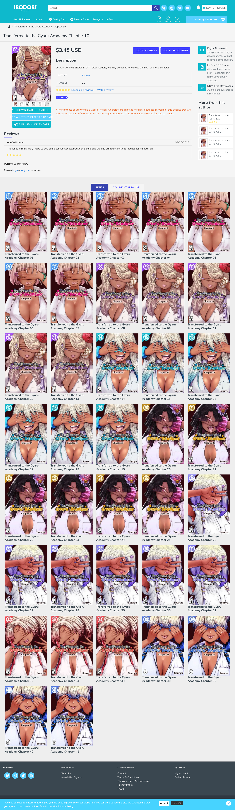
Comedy (61, 97)
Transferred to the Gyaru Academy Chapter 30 (159, 608)
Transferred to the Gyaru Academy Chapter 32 (22, 679)
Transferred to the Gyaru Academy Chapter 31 (204, 608)
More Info (176, 803)
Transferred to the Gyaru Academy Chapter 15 (159, 397)
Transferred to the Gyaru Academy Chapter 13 (67, 397)
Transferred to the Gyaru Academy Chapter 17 (22, 467)
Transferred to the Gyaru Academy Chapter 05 (204, 256)
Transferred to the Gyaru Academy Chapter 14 (113, 397)
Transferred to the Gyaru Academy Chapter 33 (67, 679)
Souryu (86, 75)
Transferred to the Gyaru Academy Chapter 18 (67, 467)
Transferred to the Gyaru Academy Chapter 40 (22, 749)
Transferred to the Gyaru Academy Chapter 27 (22, 608)
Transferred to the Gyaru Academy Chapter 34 (113, 679)
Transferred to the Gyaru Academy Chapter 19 (113, 467)
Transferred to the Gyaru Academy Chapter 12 (22, 397)
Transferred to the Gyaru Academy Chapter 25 (159, 538)
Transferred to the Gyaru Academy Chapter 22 (22, 538)
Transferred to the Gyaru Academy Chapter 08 (113, 326)
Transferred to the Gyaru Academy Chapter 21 (204, 467)
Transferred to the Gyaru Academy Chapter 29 (113, 608)
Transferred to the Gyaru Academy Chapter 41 (67, 749)
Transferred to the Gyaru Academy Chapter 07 (67, 326)
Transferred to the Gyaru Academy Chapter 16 (204, 397)
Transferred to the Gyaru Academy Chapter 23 (67, 538)
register (25, 170)
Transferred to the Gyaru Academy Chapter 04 (220, 152)
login (15, 170)
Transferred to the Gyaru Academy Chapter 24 (113, 538)
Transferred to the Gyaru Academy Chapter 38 (159, 679)
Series (100, 187)
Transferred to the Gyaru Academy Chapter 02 (220, 128)
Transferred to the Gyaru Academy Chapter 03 (220, 140)
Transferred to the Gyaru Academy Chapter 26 (204, 538)
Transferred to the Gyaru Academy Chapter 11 (204, 326)
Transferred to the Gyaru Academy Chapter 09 (159, 326)
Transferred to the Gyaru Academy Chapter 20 (159, 467)
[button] (13, 103)
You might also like (126, 187)
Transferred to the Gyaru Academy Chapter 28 (67, 608)
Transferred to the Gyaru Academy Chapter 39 (204, 679)
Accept (164, 803)
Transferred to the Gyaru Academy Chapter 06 (22, 326)
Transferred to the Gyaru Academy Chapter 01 (220, 115)
